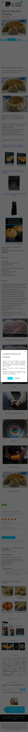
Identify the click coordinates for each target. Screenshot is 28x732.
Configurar (17, 378)
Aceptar (10, 378)
